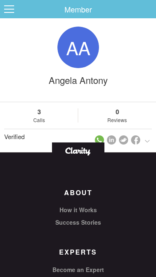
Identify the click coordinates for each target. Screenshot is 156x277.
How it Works (78, 210)
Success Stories (78, 222)
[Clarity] (78, 150)
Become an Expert (78, 269)
